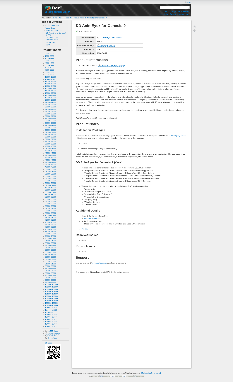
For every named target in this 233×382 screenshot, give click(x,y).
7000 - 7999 (49, 70)
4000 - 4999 (49, 63)
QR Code (48, 343)
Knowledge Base (53, 333)
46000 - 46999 (50, 160)
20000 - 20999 (50, 100)
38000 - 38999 (50, 142)
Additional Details (52, 37)
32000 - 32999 (50, 128)
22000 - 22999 (50, 105)
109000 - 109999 (51, 305)
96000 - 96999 (50, 275)
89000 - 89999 (50, 259)
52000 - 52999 (50, 174)
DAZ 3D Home (52, 331)
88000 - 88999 (50, 257)
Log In (189, 2)
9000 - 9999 (49, 75)
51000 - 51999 (50, 171)
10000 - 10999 (50, 77)
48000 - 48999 (50, 165)
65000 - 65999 (50, 204)
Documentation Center (57, 12)
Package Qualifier (178, 135)
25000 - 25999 (50, 112)
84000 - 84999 (50, 248)
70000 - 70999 (50, 215)
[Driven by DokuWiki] (138, 376)
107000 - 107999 (51, 301)
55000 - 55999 (50, 181)
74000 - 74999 (50, 225)
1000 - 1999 (49, 56)
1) (88, 143)
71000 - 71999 (50, 218)
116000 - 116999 (51, 322)
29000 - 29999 (50, 121)
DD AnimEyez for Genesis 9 (96, 18)
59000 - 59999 (50, 190)
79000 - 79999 (50, 236)
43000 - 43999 (50, 153)
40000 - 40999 (50, 146)
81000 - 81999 (50, 241)
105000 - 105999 (51, 296)
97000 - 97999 (50, 278)
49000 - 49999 (50, 167)
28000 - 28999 (50, 118)
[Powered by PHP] (105, 376)
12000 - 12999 (50, 82)
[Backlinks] (194, 26)
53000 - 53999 (50, 176)
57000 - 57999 (50, 185)
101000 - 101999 (51, 287)
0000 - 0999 (49, 54)
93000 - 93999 (50, 268)
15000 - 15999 (50, 88)
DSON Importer (183, 11)
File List (84, 229)
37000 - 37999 (50, 139)
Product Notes (49, 28)
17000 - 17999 (50, 93)
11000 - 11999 (50, 79)
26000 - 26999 (50, 114)
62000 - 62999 (50, 197)
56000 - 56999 (50, 183)
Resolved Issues (52, 40)
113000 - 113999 (51, 315)
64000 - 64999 (50, 202)
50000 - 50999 (50, 169)
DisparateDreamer (107, 45)
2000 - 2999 (49, 58)
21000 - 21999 (50, 102)
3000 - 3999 (49, 61)
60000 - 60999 (50, 192)
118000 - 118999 (51, 326)
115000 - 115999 (51, 319)
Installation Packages (54, 31)
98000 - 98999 (50, 280)
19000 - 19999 (50, 98)
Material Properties (92, 218)
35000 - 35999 (50, 135)
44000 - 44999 (50, 155)
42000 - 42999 (50, 151)
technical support (99, 263)
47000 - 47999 (50, 162)
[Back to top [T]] (194, 31)
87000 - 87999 (50, 255)
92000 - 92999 (50, 266)
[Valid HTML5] (116, 376)
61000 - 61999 (50, 195)
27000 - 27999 (50, 116)
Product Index (78, 18)
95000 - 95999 (50, 273)
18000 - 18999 (50, 95)
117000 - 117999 (51, 324)
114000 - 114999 (51, 317)
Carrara (173, 14)
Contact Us (51, 336)
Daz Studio (164, 14)
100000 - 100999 (51, 285)
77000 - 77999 (50, 232)
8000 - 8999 (49, 72)
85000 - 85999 (50, 250)
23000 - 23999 (50, 107)
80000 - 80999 (50, 238)
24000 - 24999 (50, 109)
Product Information (51, 26)
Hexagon (180, 14)
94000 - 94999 (50, 271)
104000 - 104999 (51, 294)
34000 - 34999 (50, 132)
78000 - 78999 (50, 234)
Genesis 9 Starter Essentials (113, 65)
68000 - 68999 (50, 211)
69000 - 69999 (50, 213)
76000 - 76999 (50, 229)
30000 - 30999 (50, 123)
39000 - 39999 (50, 144)
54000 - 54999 (50, 178)
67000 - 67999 (50, 209)
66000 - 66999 (50, 206)
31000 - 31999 (50, 125)
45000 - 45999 (50, 158)
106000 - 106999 (51, 298)
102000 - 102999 (51, 289)
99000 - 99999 (50, 282)
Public (61, 18)
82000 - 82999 (50, 243)
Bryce (187, 14)
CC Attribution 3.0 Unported (151, 373)
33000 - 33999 (50, 130)
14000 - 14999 (50, 86)
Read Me (68, 18)
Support (47, 45)
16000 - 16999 (50, 91)
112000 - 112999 (51, 312)
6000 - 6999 (49, 68)
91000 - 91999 (50, 264)
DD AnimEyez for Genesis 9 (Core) (56, 34)
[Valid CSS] (127, 376)
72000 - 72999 (50, 220)
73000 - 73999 (50, 222)
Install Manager (170, 11)
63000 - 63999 (50, 199)
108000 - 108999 (51, 303)
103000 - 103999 (51, 292)
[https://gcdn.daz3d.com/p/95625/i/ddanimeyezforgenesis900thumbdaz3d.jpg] (84, 31)
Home (54, 18)
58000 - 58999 (50, 188)
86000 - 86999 (50, 252)
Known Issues (51, 42)
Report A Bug (52, 338)
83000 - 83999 (50, 245)
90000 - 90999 (50, 262)
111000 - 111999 (51, 310)
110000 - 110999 (51, 308)
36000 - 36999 (50, 137)
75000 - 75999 (50, 227)
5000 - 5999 (49, 65)
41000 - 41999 (50, 148)
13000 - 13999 (50, 84)
